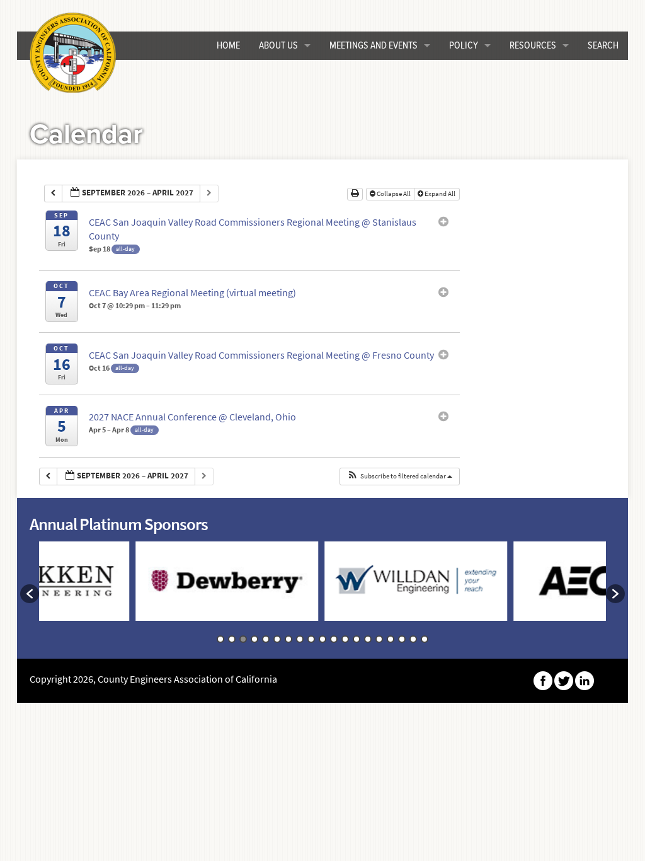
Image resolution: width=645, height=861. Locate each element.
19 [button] (424, 639)
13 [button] (356, 639)
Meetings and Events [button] (373, 45)
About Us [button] (278, 45)
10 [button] (322, 639)
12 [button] (345, 639)
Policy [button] (463, 45)
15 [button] (379, 639)
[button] (399, 476)
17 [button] (402, 639)
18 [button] (413, 639)
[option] (187, 587)
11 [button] (334, 639)
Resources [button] (533, 45)
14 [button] (368, 639)
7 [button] (288, 639)
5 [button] (266, 639)
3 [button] (243, 639)
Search (603, 45)
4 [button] (254, 639)
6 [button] (277, 639)
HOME (228, 45)
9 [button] (311, 639)
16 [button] (390, 639)
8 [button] (300, 639)
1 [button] (220, 639)
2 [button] (232, 639)
